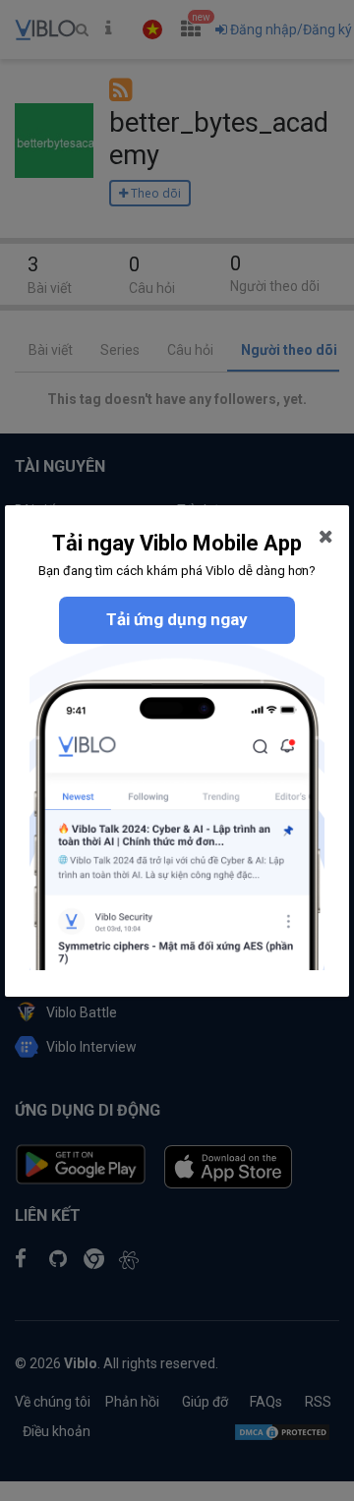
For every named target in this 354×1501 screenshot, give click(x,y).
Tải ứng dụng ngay (177, 619)
